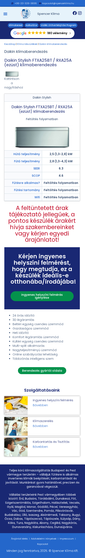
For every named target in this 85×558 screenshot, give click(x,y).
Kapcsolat (42, 544)
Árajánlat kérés (19, 538)
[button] (5, 14)
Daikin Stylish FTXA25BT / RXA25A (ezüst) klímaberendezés (38, 62)
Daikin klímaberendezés (53, 44)
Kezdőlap (9, 44)
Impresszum (67, 538)
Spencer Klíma (48, 14)
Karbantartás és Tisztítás (51, 442)
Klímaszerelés (43, 421)
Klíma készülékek (27, 44)
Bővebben (40, 405)
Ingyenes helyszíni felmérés (53, 400)
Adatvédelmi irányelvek (44, 538)
